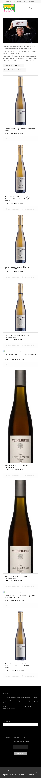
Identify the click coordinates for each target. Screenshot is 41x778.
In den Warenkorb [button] (13, 139)
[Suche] (29, 8)
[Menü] (35, 8)
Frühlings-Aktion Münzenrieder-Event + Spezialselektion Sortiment (20, 697)
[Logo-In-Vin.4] (17, 8)
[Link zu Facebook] (29, 772)
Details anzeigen (28, 139)
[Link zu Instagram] (33, 772)
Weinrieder (33, 61)
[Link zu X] (36, 772)
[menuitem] (8, 1)
